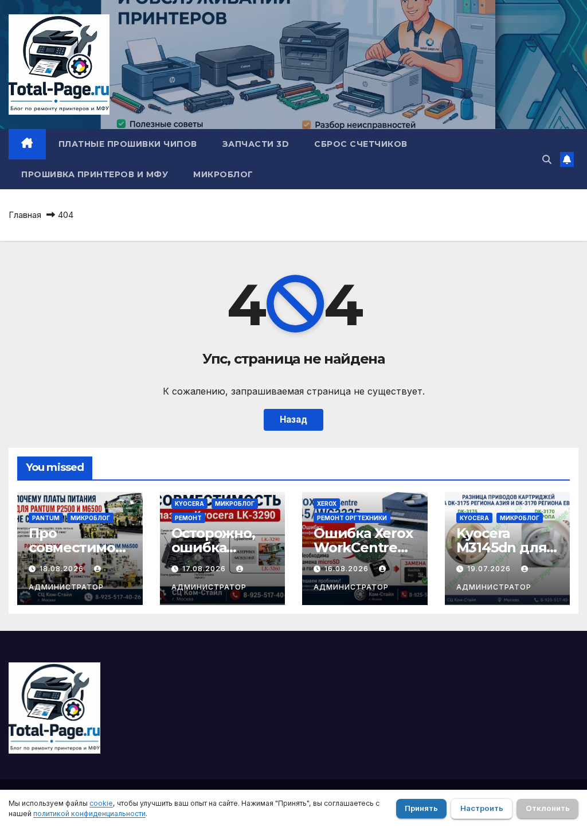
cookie (101, 803)
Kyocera (189, 503)
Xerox (326, 503)
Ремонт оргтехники (352, 517)
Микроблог (223, 174)
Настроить (481, 808)
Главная (25, 214)
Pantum (46, 517)
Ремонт (188, 517)
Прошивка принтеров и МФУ (94, 174)
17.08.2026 (205, 568)
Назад (293, 419)
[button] (546, 159)
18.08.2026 (63, 568)
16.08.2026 (347, 568)
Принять (421, 808)
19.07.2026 (490, 568)
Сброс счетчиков (361, 144)
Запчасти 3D (255, 144)
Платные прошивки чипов (127, 144)
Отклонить (548, 808)
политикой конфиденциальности (89, 813)
